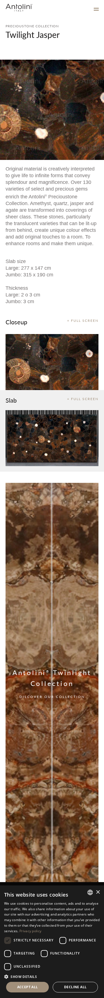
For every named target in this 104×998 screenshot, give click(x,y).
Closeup (16, 321)
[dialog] (52, 941)
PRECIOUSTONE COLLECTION (32, 26)
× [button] (98, 892)
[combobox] (90, 892)
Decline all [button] (75, 987)
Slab (11, 400)
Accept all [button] (27, 987)
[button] (52, 976)
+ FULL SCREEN (82, 320)
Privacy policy (30, 931)
